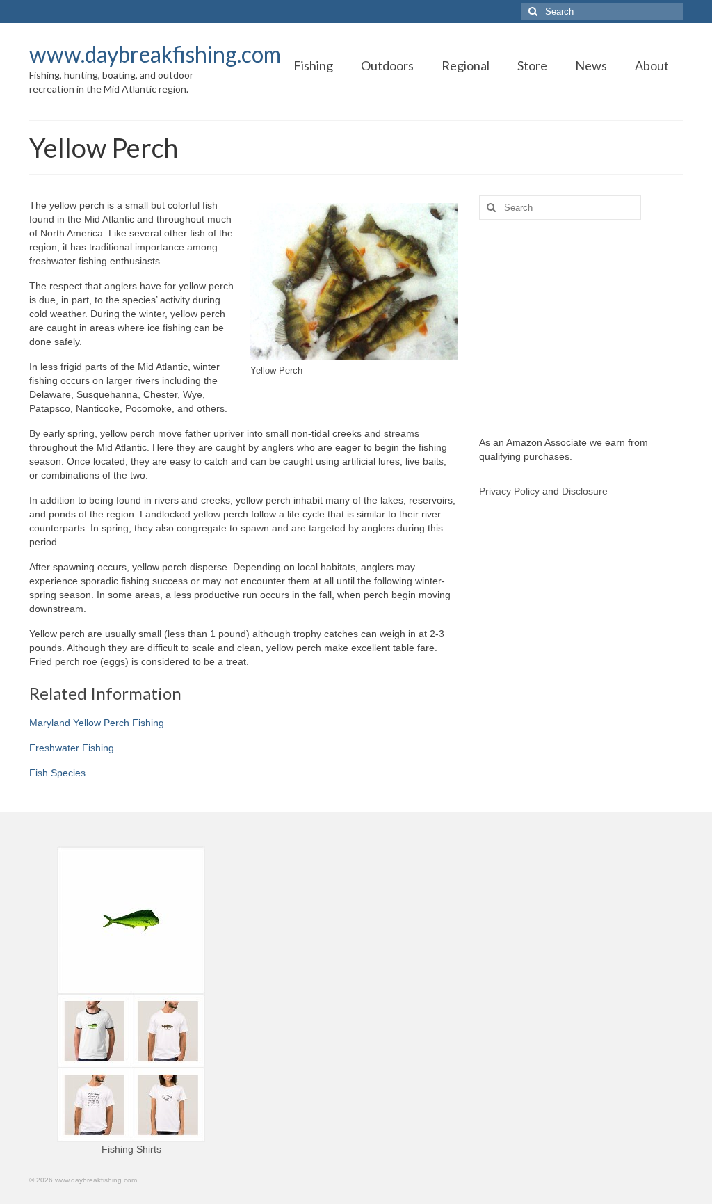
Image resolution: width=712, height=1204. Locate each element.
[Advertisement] (581, 328)
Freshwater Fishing (71, 747)
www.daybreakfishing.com (155, 53)
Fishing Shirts (131, 1149)
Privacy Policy (509, 491)
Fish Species (57, 772)
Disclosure (585, 491)
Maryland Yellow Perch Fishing (96, 722)
